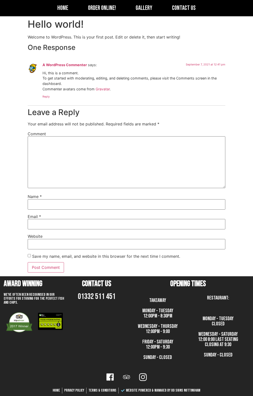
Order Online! (102, 8)
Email (34, 216)
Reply (46, 96)
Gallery (144, 8)
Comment (37, 134)
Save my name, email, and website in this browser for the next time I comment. (106, 256)
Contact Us (184, 8)
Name (35, 196)
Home (62, 8)
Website (35, 236)
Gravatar (103, 89)
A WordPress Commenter (64, 65)
